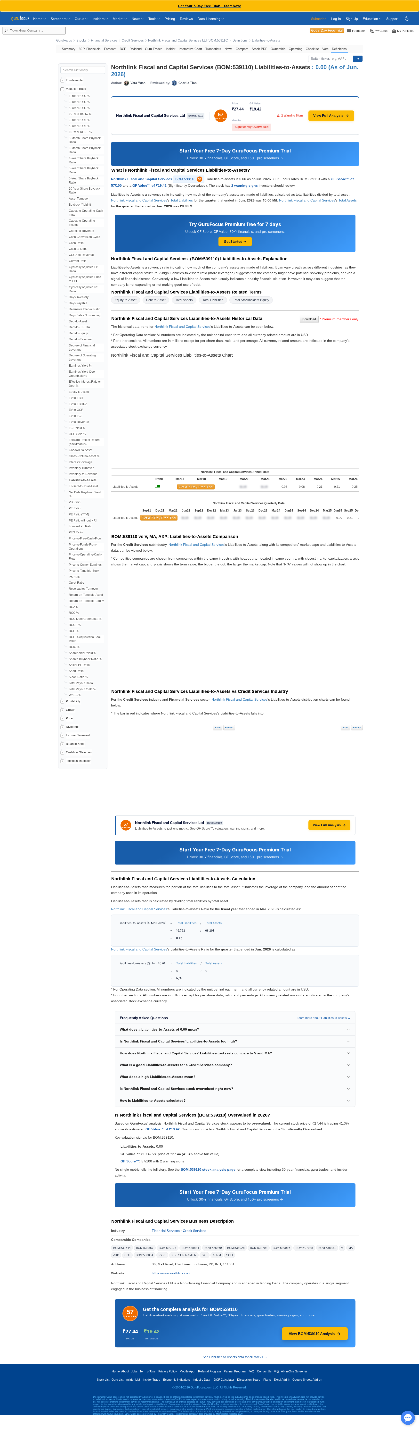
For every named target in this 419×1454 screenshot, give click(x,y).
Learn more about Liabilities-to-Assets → (323, 1018)
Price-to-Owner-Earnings (85, 564)
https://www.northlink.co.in (172, 1273)
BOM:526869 (213, 1248)
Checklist (312, 49)
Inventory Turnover (81, 468)
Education (371, 19)
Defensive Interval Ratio (84, 309)
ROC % (74, 612)
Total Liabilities (181, 200)
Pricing (170, 19)
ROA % (73, 607)
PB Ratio (75, 502)
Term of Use (147, 1371)
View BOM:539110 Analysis (312, 1334)
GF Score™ (130, 1161)
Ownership (278, 49)
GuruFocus (64, 40)
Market (118, 19)
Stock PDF (259, 49)
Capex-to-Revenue (81, 231)
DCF (123, 49)
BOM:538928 (236, 1248)
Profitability (73, 701)
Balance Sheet (75, 744)
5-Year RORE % (79, 126)
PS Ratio (75, 577)
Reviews (186, 19)
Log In (336, 19)
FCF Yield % (77, 428)
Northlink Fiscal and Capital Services (141, 179)
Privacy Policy (167, 1371)
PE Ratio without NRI (83, 520)
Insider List (133, 1379)
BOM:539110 (188, 179)
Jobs (134, 1371)
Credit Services (133, 40)
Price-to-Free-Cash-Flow (85, 538)
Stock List (103, 1379)
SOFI (229, 1255)
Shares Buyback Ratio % (85, 659)
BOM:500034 (144, 1255)
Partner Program (235, 1371)
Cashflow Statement (79, 752)
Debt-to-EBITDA (79, 327)
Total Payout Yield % (82, 689)
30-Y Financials (90, 49)
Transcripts (213, 49)
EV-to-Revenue (79, 422)
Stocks (81, 40)
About (125, 1371)
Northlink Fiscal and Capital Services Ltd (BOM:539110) (188, 40)
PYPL (162, 1255)
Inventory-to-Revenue (83, 474)
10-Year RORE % (80, 132)
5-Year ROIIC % (79, 108)
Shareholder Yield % (82, 653)
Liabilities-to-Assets (266, 40)
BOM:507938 (304, 1248)
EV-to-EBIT (76, 398)
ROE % (74, 631)
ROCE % (75, 625)
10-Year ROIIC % (80, 114)
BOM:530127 (167, 1248)
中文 (277, 1371)
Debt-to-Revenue (80, 339)
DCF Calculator (224, 1379)
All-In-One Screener (294, 1371)
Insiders (98, 19)
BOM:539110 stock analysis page (208, 1169)
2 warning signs (244, 185)
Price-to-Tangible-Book (84, 570)
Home (38, 19)
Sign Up (352, 19)
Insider (170, 49)
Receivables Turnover (83, 588)
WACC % (75, 695)
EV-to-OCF (76, 410)
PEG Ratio (76, 532)
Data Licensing (209, 19)
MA (350, 1248)
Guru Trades (153, 49)
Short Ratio (76, 671)
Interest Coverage (80, 462)
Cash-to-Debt (78, 249)
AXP (116, 1255)
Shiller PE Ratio (79, 665)
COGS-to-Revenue (81, 255)
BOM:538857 (144, 1248)
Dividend (135, 49)
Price (69, 718)
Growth (70, 710)
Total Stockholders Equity (251, 300)
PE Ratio (75, 508)
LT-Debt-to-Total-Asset (83, 486)
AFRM (217, 1255)
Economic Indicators (176, 1379)
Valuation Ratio (76, 89)
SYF (204, 1255)
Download (309, 319)
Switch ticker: (320, 58)
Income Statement (78, 735)
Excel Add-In (282, 1379)
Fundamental (74, 80)
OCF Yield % (77, 434)
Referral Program (209, 1371)
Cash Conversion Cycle (84, 237)
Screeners (59, 19)
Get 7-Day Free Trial (327, 30)
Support (392, 19)
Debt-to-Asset (78, 321)
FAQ (251, 1371)
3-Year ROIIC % (79, 102)
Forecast (110, 49)
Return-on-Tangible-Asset (86, 595)
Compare (242, 49)
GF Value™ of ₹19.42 (149, 185)
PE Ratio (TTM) (79, 514)
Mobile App (187, 1371)
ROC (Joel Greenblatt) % (85, 619)
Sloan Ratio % (78, 677)
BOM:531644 (122, 1248)
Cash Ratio (76, 243)
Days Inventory (79, 297)
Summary (68, 49)
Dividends (72, 727)
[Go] (358, 59)
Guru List (117, 1379)
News (136, 19)
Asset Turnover (79, 198)
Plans (267, 1379)
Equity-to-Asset (79, 392)
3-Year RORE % (79, 120)
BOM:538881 (327, 1248)
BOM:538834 (190, 1248)
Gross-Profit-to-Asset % (84, 456)
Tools (152, 19)
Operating (295, 49)
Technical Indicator (78, 761)
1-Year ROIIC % (79, 96)
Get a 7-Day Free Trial (196, 487)
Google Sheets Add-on (307, 1379)
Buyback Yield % (80, 204)
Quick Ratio (76, 582)
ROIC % (74, 647)
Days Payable (78, 303)
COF (127, 1255)
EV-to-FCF (75, 416)
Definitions (240, 40)
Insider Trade (151, 1379)
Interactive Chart (190, 49)
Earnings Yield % (80, 365)
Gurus (80, 19)
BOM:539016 (281, 1248)
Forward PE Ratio (80, 526)
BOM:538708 (258, 1248)
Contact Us (264, 1371)
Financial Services (104, 40)
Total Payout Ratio (81, 683)
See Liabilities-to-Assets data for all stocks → (235, 1357)
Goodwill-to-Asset (80, 450)
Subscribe (318, 19)
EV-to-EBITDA (78, 404)
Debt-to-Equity (78, 333)
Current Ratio (78, 261)
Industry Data (201, 1379)
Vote (325, 49)
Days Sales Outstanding (85, 315)
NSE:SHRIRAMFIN (183, 1255)
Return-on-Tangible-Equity (86, 601)
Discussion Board (248, 1379)
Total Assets (347, 200)
